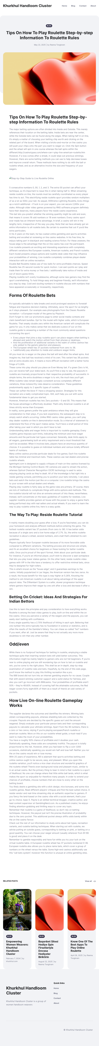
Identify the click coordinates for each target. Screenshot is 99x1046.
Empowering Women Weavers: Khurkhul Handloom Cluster (17, 947)
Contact (82, 6)
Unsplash (26, 928)
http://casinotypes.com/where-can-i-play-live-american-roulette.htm (51, 152)
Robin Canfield (15, 928)
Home (64, 6)
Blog (73, 6)
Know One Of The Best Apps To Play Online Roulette (82, 946)
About (93, 6)
